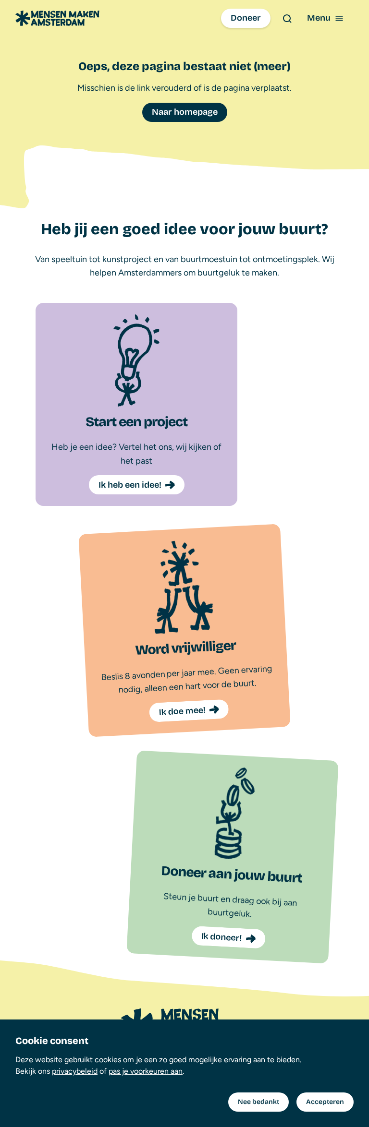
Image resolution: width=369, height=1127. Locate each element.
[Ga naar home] (57, 18)
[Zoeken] (286, 18)
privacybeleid (75, 1071)
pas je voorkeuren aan (146, 1071)
